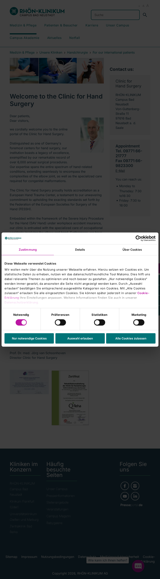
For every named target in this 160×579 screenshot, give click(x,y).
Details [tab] (80, 249)
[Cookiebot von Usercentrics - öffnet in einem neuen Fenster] (138, 238)
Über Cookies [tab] (132, 249)
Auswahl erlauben (80, 338)
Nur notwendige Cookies (29, 338)
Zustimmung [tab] (28, 249)
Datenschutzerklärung (21, 302)
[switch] (60, 322)
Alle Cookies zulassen (130, 338)
